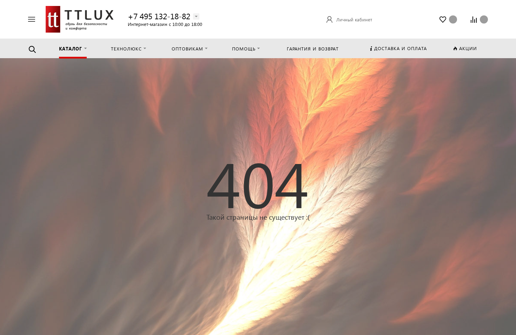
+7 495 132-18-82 (159, 16)
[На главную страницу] (79, 18)
